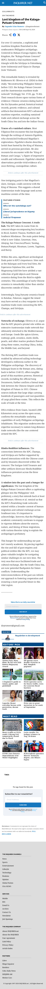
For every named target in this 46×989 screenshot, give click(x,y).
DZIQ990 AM (7, 974)
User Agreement (8, 938)
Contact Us (6, 912)
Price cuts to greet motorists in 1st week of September (33, 705)
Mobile (5, 898)
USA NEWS (6, 886)
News (4, 859)
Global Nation (7, 883)
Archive (5, 909)
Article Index (7, 948)
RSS (3, 902)
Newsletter (6, 915)
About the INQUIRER (10, 934)
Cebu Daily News (9, 971)
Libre (4, 960)
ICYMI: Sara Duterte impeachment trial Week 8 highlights (11, 755)
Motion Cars (7, 978)
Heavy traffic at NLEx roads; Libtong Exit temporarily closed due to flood (11, 735)
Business (5, 876)
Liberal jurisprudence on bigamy (19, 211)
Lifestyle (5, 869)
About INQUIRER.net (10, 931)
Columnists (8, 11)
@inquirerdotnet (32, 26)
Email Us (5, 905)
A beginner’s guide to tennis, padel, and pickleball (11, 684)
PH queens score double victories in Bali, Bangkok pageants (32, 663)
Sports (4, 862)
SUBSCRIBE (23, 805)
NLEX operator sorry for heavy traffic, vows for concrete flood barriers (33, 685)
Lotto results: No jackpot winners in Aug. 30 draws (32, 734)
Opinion (5, 879)
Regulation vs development (27, 635)
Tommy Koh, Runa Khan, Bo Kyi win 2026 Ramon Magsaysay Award (11, 663)
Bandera (5, 967)
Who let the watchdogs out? (17, 205)
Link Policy (6, 941)
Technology (6, 872)
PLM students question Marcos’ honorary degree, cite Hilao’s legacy (34, 756)
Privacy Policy (25, 619)
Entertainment (8, 866)
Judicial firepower (12, 217)
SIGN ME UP (23, 612)
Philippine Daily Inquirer (10, 29)
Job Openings (7, 919)
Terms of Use (14, 618)
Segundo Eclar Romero (14, 26)
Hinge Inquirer (8, 964)
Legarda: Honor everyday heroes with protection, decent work (11, 706)
